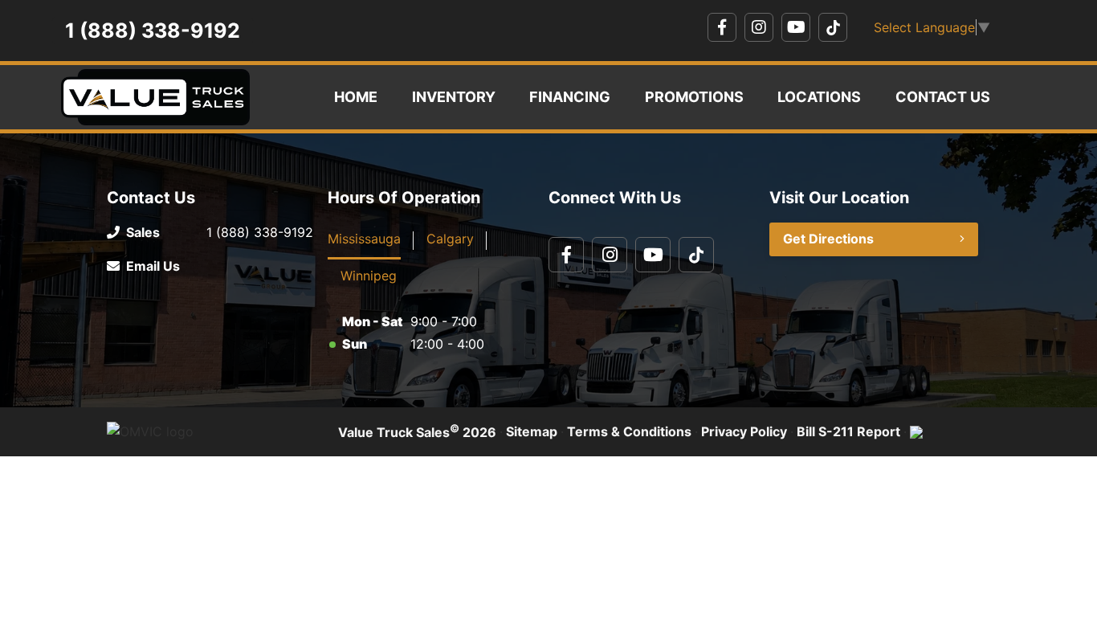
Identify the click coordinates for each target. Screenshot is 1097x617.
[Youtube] (795, 27)
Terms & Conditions (629, 431)
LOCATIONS (819, 96)
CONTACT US (942, 96)
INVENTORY (453, 96)
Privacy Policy (744, 431)
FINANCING (569, 96)
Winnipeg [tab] (369, 276)
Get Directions (828, 239)
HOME (355, 96)
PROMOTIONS (694, 96)
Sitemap (531, 431)
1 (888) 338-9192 (152, 30)
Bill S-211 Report (848, 431)
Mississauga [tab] (364, 239)
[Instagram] (758, 27)
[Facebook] (722, 27)
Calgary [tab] (450, 239)
